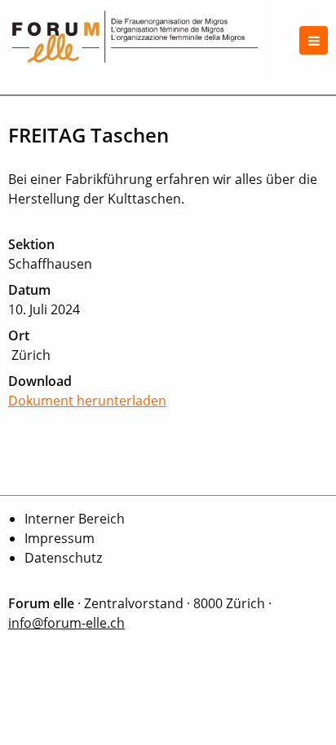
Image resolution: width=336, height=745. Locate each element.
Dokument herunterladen (87, 401)
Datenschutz (63, 558)
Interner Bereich (74, 519)
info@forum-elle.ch (66, 623)
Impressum (59, 538)
